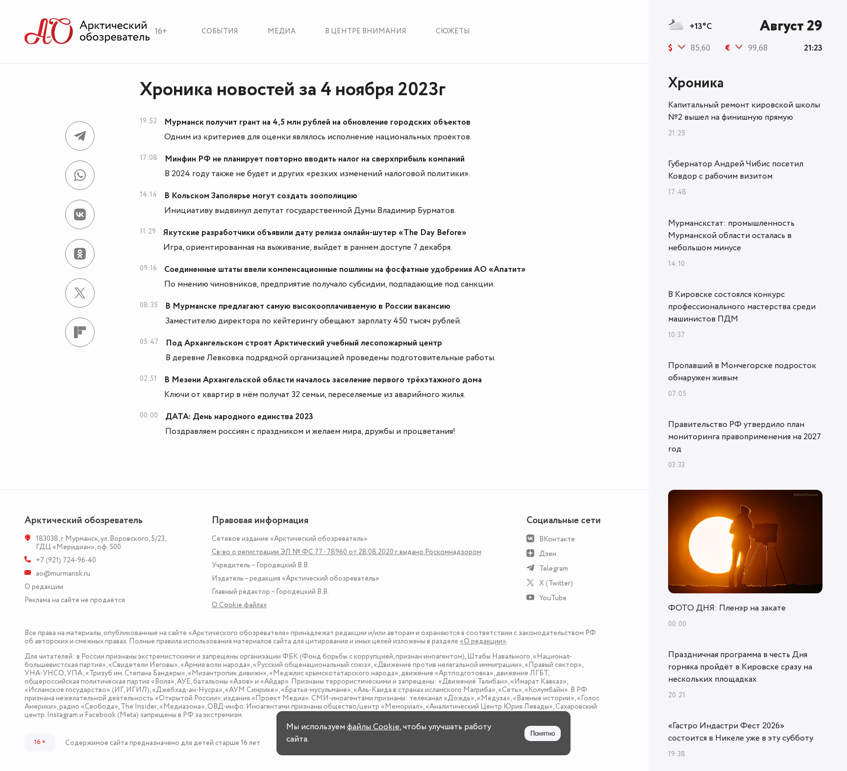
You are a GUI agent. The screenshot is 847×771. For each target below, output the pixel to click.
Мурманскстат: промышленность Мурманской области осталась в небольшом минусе (731, 235)
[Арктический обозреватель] (87, 31)
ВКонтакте (557, 539)
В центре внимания (365, 31)
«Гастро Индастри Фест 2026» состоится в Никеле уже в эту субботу (740, 732)
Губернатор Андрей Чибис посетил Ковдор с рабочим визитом (735, 170)
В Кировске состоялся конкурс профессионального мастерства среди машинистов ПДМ (742, 307)
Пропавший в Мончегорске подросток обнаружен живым (742, 372)
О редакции (44, 587)
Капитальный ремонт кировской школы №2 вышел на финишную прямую (744, 111)
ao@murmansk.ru (63, 573)
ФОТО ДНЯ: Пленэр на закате (727, 608)
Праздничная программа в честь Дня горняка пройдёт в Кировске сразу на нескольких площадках (740, 667)
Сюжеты (453, 31)
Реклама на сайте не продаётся (75, 600)
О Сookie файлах (239, 605)
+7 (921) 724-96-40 (66, 560)
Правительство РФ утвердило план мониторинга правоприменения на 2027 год (744, 437)
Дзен (547, 554)
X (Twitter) (556, 583)
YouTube (553, 598)
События (219, 31)
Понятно (542, 733)
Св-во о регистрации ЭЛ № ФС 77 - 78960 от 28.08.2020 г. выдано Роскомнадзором (346, 552)
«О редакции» (483, 641)
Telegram (553, 568)
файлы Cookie (373, 727)
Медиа (282, 31)
